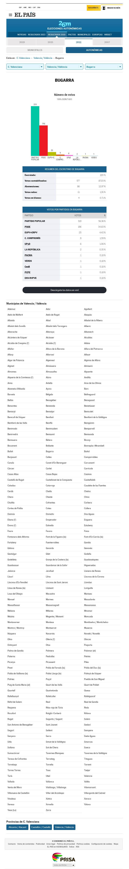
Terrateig (50, 759)
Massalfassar (14, 605)
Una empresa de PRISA (64, 857)
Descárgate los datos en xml (65, 290)
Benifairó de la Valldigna (95, 417)
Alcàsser (50, 337)
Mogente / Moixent (54, 616)
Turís (10, 776)
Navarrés (50, 633)
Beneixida (50, 406)
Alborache (12, 332)
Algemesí (50, 360)
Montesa (50, 622)
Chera (10, 497)
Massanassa (90, 605)
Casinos (88, 474)
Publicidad (40, 844)
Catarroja (50, 485)
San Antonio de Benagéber (20, 724)
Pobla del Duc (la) (92, 668)
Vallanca (50, 781)
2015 (50, 42)
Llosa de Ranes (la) (16, 588)
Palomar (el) (90, 650)
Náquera (12, 633)
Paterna (11, 656)
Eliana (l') (12, 519)
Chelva (87, 491)
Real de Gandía (91, 702)
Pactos (72, 34)
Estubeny (88, 525)
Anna (10, 383)
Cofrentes (50, 502)
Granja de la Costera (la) (57, 559)
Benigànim (89, 423)
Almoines (12, 371)
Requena (12, 707)
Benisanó (50, 434)
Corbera (88, 502)
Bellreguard (89, 394)
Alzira (48, 377)
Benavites (12, 406)
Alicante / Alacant (17, 827)
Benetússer (89, 406)
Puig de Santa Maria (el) (19, 685)
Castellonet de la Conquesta (59, 480)
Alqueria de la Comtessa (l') (20, 377)
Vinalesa (12, 798)
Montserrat (51, 628)
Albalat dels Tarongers (56, 326)
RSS (77, 847)
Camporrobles (91, 457)
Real (48, 702)
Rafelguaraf (89, 696)
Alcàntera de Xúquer (17, 337)
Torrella (49, 764)
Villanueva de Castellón (18, 793)
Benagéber (51, 400)
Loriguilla (88, 588)
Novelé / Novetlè (92, 633)
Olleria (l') (50, 639)
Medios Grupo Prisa (64, 865)
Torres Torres (14, 770)
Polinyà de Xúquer (92, 673)
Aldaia (87, 343)
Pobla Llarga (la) (53, 673)
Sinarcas (88, 742)
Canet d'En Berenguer (56, 463)
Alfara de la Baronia (55, 349)
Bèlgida (49, 394)
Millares (49, 611)
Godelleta (12, 559)
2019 (22, 42)
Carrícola (88, 468)
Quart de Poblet (91, 685)
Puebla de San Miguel (94, 679)
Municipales (35, 50)
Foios (86, 531)
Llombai (88, 582)
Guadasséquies (91, 559)
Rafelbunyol (13, 696)
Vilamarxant (90, 787)
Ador (48, 309)
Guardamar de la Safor (56, 565)
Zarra (48, 810)
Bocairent (12, 445)
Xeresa (11, 804)
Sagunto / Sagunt (54, 719)
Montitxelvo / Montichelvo (96, 622)
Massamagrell (52, 605)
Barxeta (11, 394)
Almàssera (51, 366)
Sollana (11, 747)
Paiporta (88, 645)
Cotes (48, 508)
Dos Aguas (89, 514)
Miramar (88, 611)
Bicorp (87, 440)
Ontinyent (12, 645)
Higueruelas (90, 565)
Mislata (11, 616)
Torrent (87, 764)
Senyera (11, 736)
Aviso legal (50, 844)
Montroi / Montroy (16, 628)
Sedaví (87, 724)
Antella (49, 383)
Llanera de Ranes (92, 571)
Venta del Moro (15, 787)
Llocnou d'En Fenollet (18, 582)
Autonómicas (94, 50)
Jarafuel (50, 571)
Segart (11, 730)
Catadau (11, 485)
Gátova (11, 548)
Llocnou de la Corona (94, 576)
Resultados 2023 (36, 34)
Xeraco (87, 798)
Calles (49, 457)
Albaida (11, 320)
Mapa (116, 844)
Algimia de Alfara (92, 360)
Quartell (11, 690)
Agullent (88, 309)
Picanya (11, 662)
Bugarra (50, 451)
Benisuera (12, 440)
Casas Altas (13, 474)
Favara (49, 531)
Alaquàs (88, 315)
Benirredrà (13, 434)
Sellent (49, 730)
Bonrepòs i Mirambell (94, 445)
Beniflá (49, 423)
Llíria (48, 576)
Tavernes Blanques (55, 753)
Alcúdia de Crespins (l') (18, 343)
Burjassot (12, 457)
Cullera (87, 508)
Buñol (87, 451)
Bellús (10, 400)
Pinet (10, 668)
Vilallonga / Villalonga (56, 787)
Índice (71, 847)
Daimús (11, 514)
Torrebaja (12, 764)
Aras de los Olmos (92, 383)
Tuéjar (87, 770)
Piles (86, 662)
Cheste (49, 497)
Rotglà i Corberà (53, 713)
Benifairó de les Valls (17, 423)
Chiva (86, 497)
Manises (88, 594)
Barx (86, 389)
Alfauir (87, 354)
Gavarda (50, 548)
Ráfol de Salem (15, 702)
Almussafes (51, 371)
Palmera (50, 650)
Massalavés (89, 599)
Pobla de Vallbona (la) (18, 673)
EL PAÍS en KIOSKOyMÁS (57, 847)
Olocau (87, 639)
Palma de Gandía (16, 650)
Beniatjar (50, 411)
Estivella (50, 525)
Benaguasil (89, 400)
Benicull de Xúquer (16, 417)
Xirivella (49, 804)
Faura (10, 531)
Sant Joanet (51, 724)
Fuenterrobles (52, 542)
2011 (78, 42)
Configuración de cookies (101, 844)
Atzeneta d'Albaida (16, 389)
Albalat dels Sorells (17, 326)
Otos (48, 645)
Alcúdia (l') (51, 343)
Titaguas (88, 759)
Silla (10, 742)
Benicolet (88, 411)
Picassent (50, 662)
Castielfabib (89, 480)
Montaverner (14, 622)
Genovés (88, 548)
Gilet (48, 554)
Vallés (87, 781)
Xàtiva (49, 798)
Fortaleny (12, 542)
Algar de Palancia (16, 360)
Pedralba (50, 656)
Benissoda (89, 434)
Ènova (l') (12, 525)
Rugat (10, 719)
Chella (49, 491)
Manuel (11, 599)
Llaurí (10, 576)
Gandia (87, 542)
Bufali (10, 451)
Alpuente (88, 371)
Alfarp (10, 354)
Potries (11, 679)
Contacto (12, 844)
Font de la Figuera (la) (56, 537)
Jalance (11, 571)
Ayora (48, 389)
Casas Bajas (51, 474)
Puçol (48, 679)
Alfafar (11, 349)
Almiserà (88, 366)
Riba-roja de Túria (54, 707)
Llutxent (49, 588)
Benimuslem (52, 428)
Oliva (10, 639)
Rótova (87, 713)
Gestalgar (12, 554)
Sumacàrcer (13, 753)
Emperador (51, 519)
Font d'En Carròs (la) (93, 537)
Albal (48, 320)
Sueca (87, 747)
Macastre (50, 594)
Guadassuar (13, 565)
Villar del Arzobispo (55, 793)
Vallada (11, 781)
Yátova (87, 804)
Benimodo (12, 428)
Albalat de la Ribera (93, 320)
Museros (88, 628)
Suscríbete (93, 8)
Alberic (87, 326)
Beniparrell (89, 428)
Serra (48, 736)
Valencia (88, 776)
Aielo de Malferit (15, 315)
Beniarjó (11, 411)
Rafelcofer (51, 696)
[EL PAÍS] (25, 15)
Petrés (87, 656)
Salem (87, 719)
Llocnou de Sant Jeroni (57, 582)
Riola (86, 707)
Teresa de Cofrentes (17, 759)
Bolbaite (50, 445)
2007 (107, 42)
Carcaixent (89, 463)
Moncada (88, 616)
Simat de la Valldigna (56, 742)
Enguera (88, 519)
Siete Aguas (89, 736)
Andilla (87, 377)
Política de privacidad (66, 844)
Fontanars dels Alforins (18, 537)
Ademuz (11, 309)
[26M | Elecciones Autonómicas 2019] (65, 25)
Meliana (11, 611)
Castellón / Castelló (41, 827)
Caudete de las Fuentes (95, 485)
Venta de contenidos (25, 844)
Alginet (11, 366)
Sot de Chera (52, 747)
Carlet (49, 468)
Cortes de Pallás (15, 508)
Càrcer (11, 468)
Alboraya (50, 332)
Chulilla (11, 502)
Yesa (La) (12, 810)
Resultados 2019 (56, 34)
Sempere (88, 730)
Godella (87, 554)
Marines (49, 599)
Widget (108, 34)
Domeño (50, 514)
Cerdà (10, 491)
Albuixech (88, 332)
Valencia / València (64, 827)
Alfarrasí (50, 354)
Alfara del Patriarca (93, 349)
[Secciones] (10, 15)
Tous (48, 770)
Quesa (87, 690)
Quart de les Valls (54, 685)
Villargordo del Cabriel (94, 793)
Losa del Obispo (15, 594)
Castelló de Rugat (16, 480)
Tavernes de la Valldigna (95, 753)
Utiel (48, 776)
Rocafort (12, 713)
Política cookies (83, 844)
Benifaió (50, 417)
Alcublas (88, 337)
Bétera (49, 440)
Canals (11, 463)
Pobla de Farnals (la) (55, 668)
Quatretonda (52, 690)
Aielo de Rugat (52, 315)
